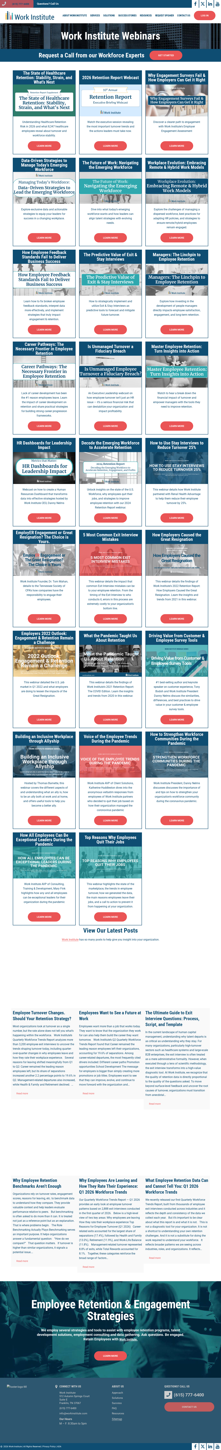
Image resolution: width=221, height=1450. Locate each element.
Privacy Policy (49, 1446)
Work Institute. (128, 1339)
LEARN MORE (44, 145)
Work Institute (70, 939)
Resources (146, 15)
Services (95, 15)
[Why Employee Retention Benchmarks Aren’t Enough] (44, 1142)
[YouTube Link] (217, 4)
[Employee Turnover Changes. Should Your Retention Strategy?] (44, 975)
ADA (59, 1446)
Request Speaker (164, 15)
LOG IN (205, 15)
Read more (22, 1093)
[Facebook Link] (195, 4)
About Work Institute (75, 15)
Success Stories (127, 15)
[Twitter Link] (202, 4)
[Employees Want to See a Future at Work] (110, 975)
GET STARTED (166, 55)
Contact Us (183, 15)
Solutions (109, 15)
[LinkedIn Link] (210, 4)
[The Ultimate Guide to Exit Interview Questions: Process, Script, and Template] (177, 975)
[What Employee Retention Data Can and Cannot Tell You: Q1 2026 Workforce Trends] (177, 1142)
